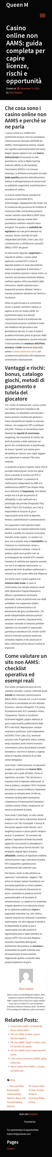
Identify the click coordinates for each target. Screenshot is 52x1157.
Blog (12, 1080)
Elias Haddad (15, 92)
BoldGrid (33, 1114)
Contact (11, 1148)
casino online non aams (24, 351)
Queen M (17, 4)
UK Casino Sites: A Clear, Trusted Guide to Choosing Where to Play (37, 1094)
